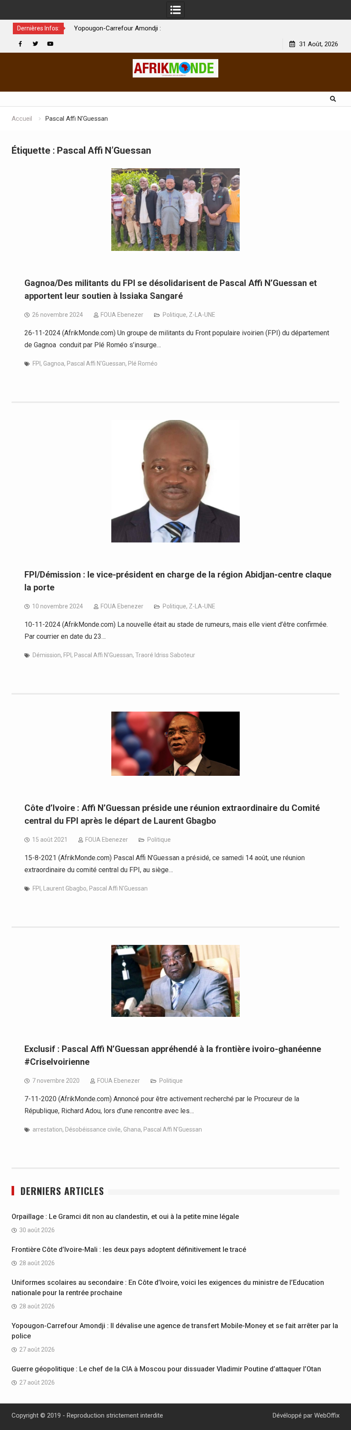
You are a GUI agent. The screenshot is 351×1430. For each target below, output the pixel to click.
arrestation (47, 1129)
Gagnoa (53, 363)
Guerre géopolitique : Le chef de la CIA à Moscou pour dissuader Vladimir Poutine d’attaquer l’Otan (166, 1369)
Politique (174, 314)
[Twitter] (35, 43)
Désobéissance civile (93, 1129)
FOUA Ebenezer (122, 314)
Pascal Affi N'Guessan (96, 363)
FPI (37, 363)
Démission (47, 655)
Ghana (132, 1129)
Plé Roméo (143, 363)
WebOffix (326, 1415)
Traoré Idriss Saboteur (165, 655)
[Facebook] (20, 43)
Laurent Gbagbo (64, 888)
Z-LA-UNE (202, 314)
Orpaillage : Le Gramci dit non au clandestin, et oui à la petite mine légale (125, 1217)
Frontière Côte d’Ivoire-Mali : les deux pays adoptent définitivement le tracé (129, 1249)
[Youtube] (50, 43)
